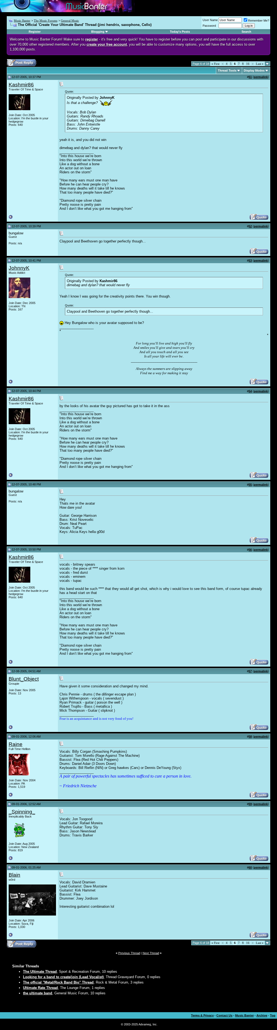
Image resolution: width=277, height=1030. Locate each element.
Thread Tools (227, 70)
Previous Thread (129, 953)
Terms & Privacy (202, 1015)
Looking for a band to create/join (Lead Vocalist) (63, 977)
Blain (14, 875)
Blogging (97, 31)
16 (247, 63)
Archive (261, 1015)
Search (246, 31)
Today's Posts (180, 31)
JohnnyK (19, 268)
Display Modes (254, 70)
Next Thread (151, 953)
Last (259, 63)
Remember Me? (258, 20)
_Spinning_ (22, 812)
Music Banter (22, 20)
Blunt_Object (24, 679)
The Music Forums (45, 20)
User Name (210, 20)
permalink (261, 77)
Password (209, 25)
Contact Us (224, 1015)
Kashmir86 (21, 84)
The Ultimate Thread (40, 972)
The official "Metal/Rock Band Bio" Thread (58, 982)
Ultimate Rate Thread (40, 988)
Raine (15, 744)
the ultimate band (37, 993)
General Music (70, 20)
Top (272, 1015)
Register (35, 31)
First (215, 63)
